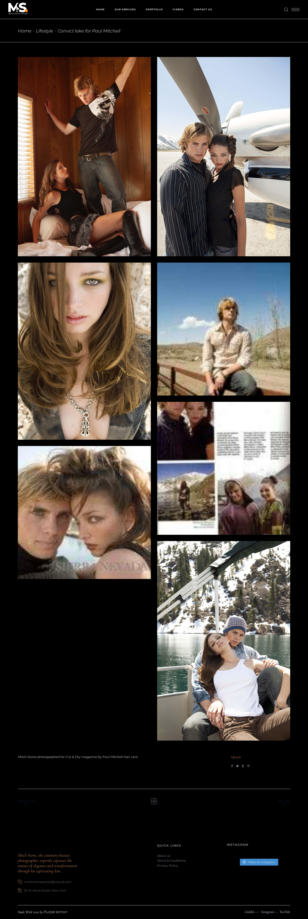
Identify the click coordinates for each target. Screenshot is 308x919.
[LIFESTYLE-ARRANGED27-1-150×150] (223, 468)
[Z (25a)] (84, 351)
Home (24, 31)
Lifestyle (44, 31)
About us (163, 856)
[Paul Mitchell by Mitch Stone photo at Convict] (223, 156)
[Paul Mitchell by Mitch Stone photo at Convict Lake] (84, 156)
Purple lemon (55, 912)
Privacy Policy (167, 865)
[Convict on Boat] (223, 640)
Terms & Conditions (171, 860)
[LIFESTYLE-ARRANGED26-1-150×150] (223, 329)
